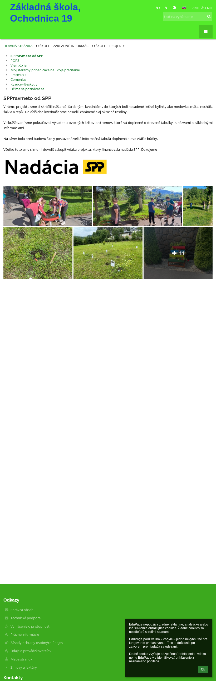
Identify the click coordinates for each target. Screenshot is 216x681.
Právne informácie (25, 634)
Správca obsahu (23, 609)
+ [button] (159, 7)
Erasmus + (19, 74)
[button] (174, 7)
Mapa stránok (21, 659)
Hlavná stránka (17, 45)
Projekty (117, 45)
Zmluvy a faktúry (24, 667)
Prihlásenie (202, 8)
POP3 (15, 60)
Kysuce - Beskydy (24, 84)
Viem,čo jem (20, 65)
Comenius (18, 79)
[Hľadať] (209, 16)
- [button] (168, 7)
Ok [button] (203, 669)
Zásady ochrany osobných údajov (37, 642)
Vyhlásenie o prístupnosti (30, 626)
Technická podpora (26, 618)
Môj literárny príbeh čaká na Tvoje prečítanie (45, 70)
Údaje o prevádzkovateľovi (31, 650)
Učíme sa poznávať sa (27, 89)
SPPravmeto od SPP (27, 55)
